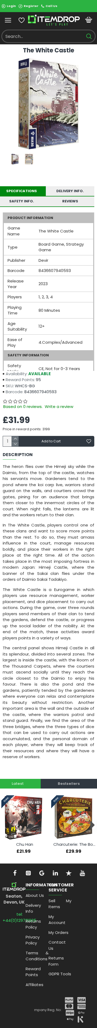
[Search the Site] (89, 36)
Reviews (70, 201)
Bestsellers (69, 783)
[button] (4, 824)
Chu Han (24, 844)
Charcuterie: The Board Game (74, 844)
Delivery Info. (70, 191)
